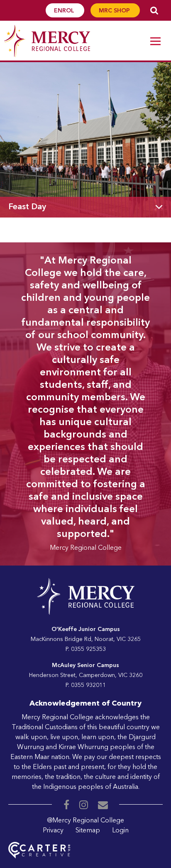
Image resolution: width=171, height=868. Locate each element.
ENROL (65, 11)
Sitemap (88, 830)
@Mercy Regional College (85, 820)
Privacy (53, 830)
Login (120, 830)
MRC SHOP (115, 11)
